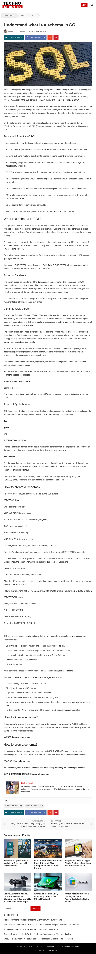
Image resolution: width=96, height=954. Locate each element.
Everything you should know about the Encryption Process (67, 825)
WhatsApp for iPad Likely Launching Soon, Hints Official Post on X (46, 896)
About (41, 950)
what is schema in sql (34, 806)
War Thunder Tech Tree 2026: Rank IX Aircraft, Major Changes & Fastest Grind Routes (48, 864)
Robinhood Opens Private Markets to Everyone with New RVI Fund (16, 863)
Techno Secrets (28, 946)
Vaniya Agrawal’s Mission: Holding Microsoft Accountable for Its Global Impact (77, 897)
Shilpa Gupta (13, 31)
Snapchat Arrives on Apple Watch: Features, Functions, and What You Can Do (78, 863)
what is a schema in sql (14, 806)
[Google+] (50, 37)
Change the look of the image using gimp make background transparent (27, 825)
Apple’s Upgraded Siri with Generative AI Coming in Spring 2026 (31, 929)
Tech (33, 16)
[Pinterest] (56, 37)
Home (23, 16)
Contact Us (52, 950)
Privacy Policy (55, 946)
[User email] (6, 800)
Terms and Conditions (70, 946)
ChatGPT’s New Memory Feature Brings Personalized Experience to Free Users (38, 939)
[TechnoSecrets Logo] (13, 5)
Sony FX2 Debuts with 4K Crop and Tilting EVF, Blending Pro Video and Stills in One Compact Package (17, 897)
